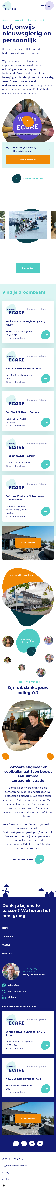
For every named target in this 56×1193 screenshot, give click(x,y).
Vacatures (7, 936)
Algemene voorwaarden (14, 1165)
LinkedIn (12, 997)
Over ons (7, 953)
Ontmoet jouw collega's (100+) (28, 640)
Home (5, 928)
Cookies (6, 1179)
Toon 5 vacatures (28, 159)
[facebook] (16, 1143)
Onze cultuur (28, 268)
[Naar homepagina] (10, 5)
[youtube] (40, 1143)
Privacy (6, 1172)
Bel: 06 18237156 (17, 991)
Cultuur (6, 945)
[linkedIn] (32, 1143)
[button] (5, 756)
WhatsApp (13, 985)
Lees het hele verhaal (22, 859)
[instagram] (24, 1143)
